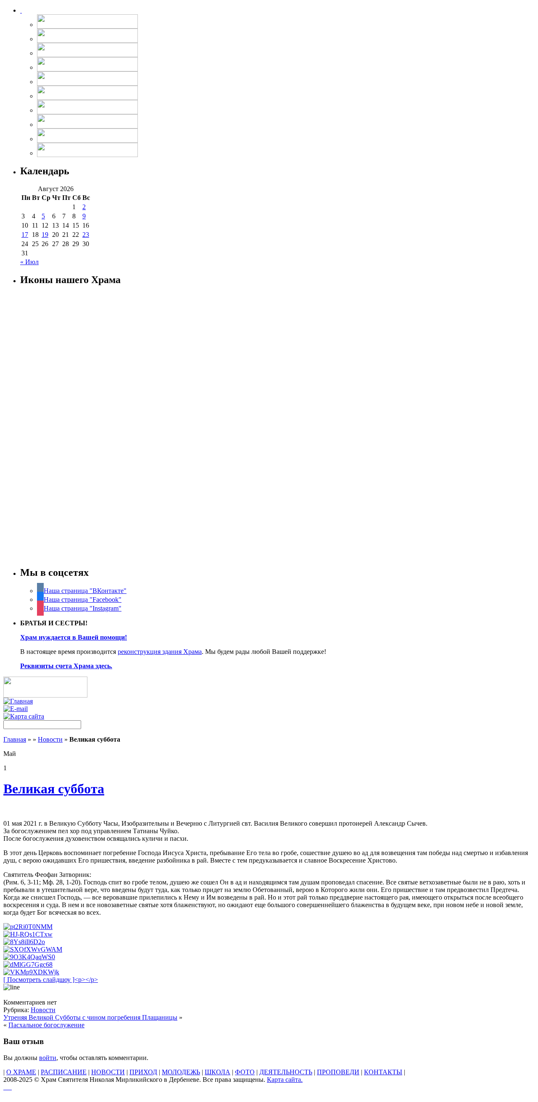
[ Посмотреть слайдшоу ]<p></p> (50, 979)
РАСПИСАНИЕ (64, 1072)
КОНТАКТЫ (383, 1072)
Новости (50, 739)
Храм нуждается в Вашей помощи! (73, 637)
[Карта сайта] (23, 716)
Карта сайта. (285, 1079)
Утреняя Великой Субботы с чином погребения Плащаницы (90, 1017)
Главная (14, 739)
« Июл (29, 261)
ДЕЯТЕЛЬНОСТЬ (285, 1072)
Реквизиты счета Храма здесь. (66, 665)
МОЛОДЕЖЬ (181, 1072)
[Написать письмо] (15, 708)
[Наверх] (7, 1087)
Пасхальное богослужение (46, 1025)
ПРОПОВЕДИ (338, 1072)
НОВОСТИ (108, 1072)
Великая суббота (53, 788)
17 (24, 234)
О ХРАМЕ (21, 1072)
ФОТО (245, 1072)
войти (47, 1057)
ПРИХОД (143, 1072)
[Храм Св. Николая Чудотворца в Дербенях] (21, 10)
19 (45, 234)
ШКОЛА (217, 1072)
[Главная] (18, 701)
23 (85, 234)
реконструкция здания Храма (160, 651)
